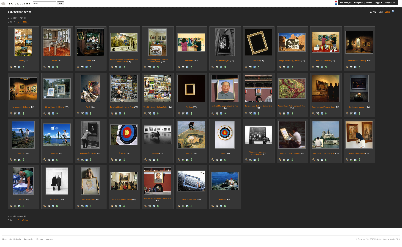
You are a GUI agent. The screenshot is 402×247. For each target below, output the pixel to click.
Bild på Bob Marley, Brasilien (290, 60)
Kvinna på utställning (357, 153)
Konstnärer (189, 60)
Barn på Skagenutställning (122, 199)
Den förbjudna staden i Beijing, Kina (157, 198)
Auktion (88, 60)
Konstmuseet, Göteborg (357, 60)
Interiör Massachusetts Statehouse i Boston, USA (124, 60)
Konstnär (21, 153)
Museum (155, 153)
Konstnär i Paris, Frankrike (290, 153)
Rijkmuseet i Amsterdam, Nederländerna (258, 153)
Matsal (54, 60)
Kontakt (369, 2)
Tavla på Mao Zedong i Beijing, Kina (224, 105)
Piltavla (222, 153)
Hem (4, 239)
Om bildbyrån (346, 2)
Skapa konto (390, 2)
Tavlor (21, 60)
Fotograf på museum (88, 153)
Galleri (387, 11)
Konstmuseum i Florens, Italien (323, 107)
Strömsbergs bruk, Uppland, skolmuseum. (157, 60)
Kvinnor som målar (323, 60)
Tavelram (256, 60)
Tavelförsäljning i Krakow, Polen (122, 107)
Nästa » (25, 21)
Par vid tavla (54, 199)
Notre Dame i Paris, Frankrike (323, 153)
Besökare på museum (357, 107)
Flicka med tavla (88, 199)
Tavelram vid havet (189, 199)
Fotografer (358, 2)
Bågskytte (122, 153)
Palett (88, 107)
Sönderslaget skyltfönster (55, 107)
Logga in (378, 2)
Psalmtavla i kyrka (223, 60)
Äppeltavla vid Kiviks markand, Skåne (292, 105)
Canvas (49, 239)
